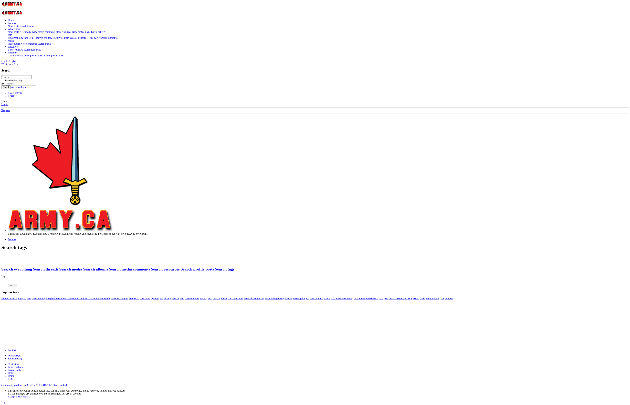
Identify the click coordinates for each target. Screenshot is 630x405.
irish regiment (220, 298)
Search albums (95, 269)
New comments (29, 43)
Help (10, 373)
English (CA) (15, 358)
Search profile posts (53, 55)
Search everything (16, 269)
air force (12, 298)
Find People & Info (18, 37)
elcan (166, 298)
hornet (195, 298)
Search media (44, 43)
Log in (4, 104)
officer (288, 298)
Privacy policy (15, 370)
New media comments (43, 32)
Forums (12, 23)
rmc (376, 298)
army (20, 298)
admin (4, 298)
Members (13, 52)
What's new (14, 29)
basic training (38, 298)
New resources (63, 32)
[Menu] (2, 9)
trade (422, 298)
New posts (13, 26)
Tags (3, 276)
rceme (327, 298)
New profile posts (81, 32)
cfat (137, 298)
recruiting (348, 298)
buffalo (55, 298)
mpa (276, 298)
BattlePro (113, 37)
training (436, 298)
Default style (14, 355)
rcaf (321, 298)
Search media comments (129, 269)
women (449, 298)
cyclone (155, 298)
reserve (370, 298)
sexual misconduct (398, 298)
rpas (386, 298)
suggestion (413, 298)
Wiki (31, 37)
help (182, 298)
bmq (48, 298)
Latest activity (98, 32)
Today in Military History (47, 37)
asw (29, 298)
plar (307, 298)
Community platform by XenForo (34, 385)
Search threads (45, 269)
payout (296, 298)
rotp (381, 298)
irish (210, 298)
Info (10, 34)
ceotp (132, 298)
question (314, 298)
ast (24, 298)
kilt (229, 298)
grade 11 (174, 298)
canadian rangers (119, 298)
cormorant (145, 298)
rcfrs (333, 298)
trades (429, 298)
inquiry (203, 298)
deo (161, 298)
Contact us (13, 364)
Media (11, 40)
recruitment (360, 298)
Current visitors (16, 55)
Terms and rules (16, 367)
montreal (269, 298)
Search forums (27, 26)
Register (12, 95)
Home (11, 20)
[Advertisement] (99, 323)
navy (281, 298)
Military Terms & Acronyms (92, 37)
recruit (339, 298)
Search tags (224, 269)
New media (26, 32)
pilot (302, 298)
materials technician (254, 298)
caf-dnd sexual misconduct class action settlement (84, 298)
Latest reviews (15, 49)
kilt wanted (237, 298)
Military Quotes (69, 37)
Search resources (32, 49)
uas (442, 298)
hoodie (188, 298)
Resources (13, 46)
